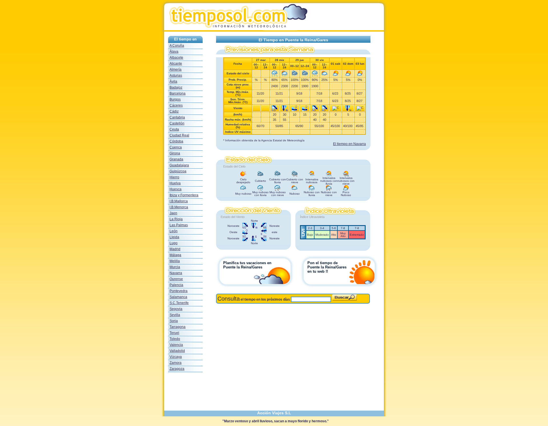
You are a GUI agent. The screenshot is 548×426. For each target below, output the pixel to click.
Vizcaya (176, 357)
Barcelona (178, 93)
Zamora (176, 363)
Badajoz (176, 87)
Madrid (175, 249)
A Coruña (177, 46)
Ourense (176, 279)
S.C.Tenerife (179, 303)
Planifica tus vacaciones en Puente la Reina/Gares (247, 265)
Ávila (173, 81)
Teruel (174, 333)
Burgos (175, 99)
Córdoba (176, 141)
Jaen (173, 213)
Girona (175, 153)
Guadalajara (179, 165)
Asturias (176, 76)
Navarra (176, 273)
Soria (174, 321)
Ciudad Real (179, 135)
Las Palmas (179, 225)
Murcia (175, 267)
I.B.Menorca (179, 207)
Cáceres (176, 105)
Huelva (175, 183)
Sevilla (175, 315)
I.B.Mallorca (179, 201)
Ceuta (174, 129)
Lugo (174, 243)
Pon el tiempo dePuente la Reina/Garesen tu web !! (326, 267)
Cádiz (174, 111)
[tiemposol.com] (274, 30)
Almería (176, 70)
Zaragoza (177, 369)
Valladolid (177, 351)
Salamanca (178, 297)
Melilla (175, 261)
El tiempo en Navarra (349, 144)
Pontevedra (179, 291)
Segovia (176, 309)
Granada (176, 159)
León (174, 231)
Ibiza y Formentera (184, 195)
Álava (174, 52)
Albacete (176, 58)
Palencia (176, 285)
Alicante (176, 64)
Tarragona (178, 327)
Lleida (174, 237)
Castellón (177, 123)
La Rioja (176, 219)
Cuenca (176, 147)
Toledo (175, 339)
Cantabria (177, 117)
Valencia (176, 345)
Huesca (176, 189)
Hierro (174, 177)
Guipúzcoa (178, 171)
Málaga (175, 255)
